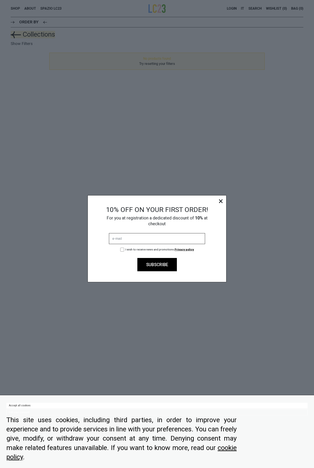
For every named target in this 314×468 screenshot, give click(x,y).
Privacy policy (184, 249)
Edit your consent (19, 412)
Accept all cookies (20, 405)
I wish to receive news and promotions (159, 249)
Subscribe (157, 264)
